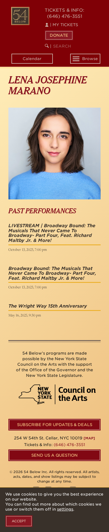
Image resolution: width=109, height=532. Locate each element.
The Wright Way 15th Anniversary (47, 306)
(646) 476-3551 (64, 16)
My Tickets (64, 25)
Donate (59, 35)
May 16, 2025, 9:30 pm (24, 315)
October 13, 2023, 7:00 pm (27, 249)
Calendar (32, 58)
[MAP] (89, 438)
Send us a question (54, 455)
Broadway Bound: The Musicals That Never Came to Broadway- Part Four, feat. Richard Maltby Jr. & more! (52, 273)
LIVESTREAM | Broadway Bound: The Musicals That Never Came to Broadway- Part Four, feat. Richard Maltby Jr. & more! (51, 233)
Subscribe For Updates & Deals (54, 424)
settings (65, 509)
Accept (19, 521)
